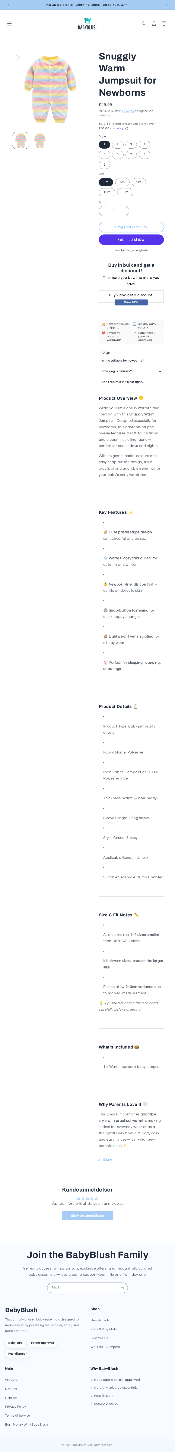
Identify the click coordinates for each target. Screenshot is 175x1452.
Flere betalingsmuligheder (131, 250)
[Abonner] (123, 1288)
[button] (9, 23)
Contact (11, 1398)
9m (138, 182)
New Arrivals (100, 1320)
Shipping (12, 1380)
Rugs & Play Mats (103, 1329)
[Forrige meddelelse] (8, 4)
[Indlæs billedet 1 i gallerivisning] (20, 140)
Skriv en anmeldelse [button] (87, 1215)
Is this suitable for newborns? (123, 360)
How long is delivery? (117, 371)
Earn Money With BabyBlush (26, 1424)
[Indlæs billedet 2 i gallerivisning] (39, 140)
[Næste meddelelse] (166, 4)
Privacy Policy (15, 1406)
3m (106, 182)
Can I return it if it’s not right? (123, 381)
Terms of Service (17, 1415)
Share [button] (107, 1159)
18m (125, 192)
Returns (11, 1389)
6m (122, 182)
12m (107, 192)
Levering (128, 111)
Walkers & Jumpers (105, 1347)
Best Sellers (99, 1338)
